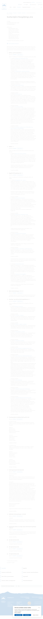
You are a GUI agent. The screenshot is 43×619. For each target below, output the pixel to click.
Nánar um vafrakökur (17, 612)
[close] (39, 607)
